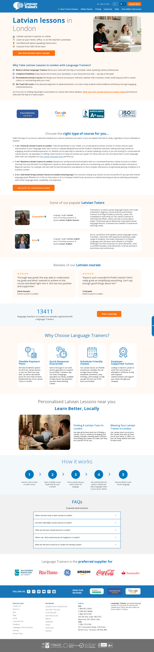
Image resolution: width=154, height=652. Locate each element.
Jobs (14, 612)
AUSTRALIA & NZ (51, 616)
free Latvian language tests (51, 156)
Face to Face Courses (69, 9)
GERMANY (49, 622)
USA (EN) (48, 609)
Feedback (16, 624)
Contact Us (17, 606)
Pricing (98, 9)
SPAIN (47, 625)
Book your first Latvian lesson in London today (104, 92)
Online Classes (87, 9)
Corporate (108, 9)
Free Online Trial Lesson (131, 9)
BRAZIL (48, 619)
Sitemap (16, 630)
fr (124, 4)
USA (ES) (57, 609)
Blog (14, 615)
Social (15, 618)
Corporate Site (18, 621)
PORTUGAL (49, 628)
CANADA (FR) (62, 606)
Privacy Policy (18, 633)
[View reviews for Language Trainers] (105, 645)
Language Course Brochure (23, 627)
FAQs (117, 9)
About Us (16, 609)
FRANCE (48, 631)
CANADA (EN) (50, 606)
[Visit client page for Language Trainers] (88, 645)
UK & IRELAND (50, 613)
